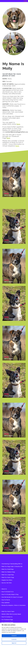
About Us (4, 589)
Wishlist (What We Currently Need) (11, 614)
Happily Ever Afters (7, 580)
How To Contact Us (7, 617)
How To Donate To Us (7, 591)
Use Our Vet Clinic (7, 582)
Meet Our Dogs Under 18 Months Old (12, 566)
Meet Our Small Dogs (8, 569)
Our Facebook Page (7, 619)
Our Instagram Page (7, 622)
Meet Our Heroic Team (8, 611)
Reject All (14, 643)
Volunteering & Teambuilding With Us (12, 563)
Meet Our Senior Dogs (8, 577)
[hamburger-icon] (25, 1)
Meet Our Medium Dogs (8, 572)
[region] (14, 634)
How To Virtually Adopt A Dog (10, 594)
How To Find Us (6, 600)
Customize (14, 639)
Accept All (14, 635)
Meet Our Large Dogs (8, 574)
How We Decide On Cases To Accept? (12, 597)
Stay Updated (5, 602)
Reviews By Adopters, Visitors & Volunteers (14, 605)
